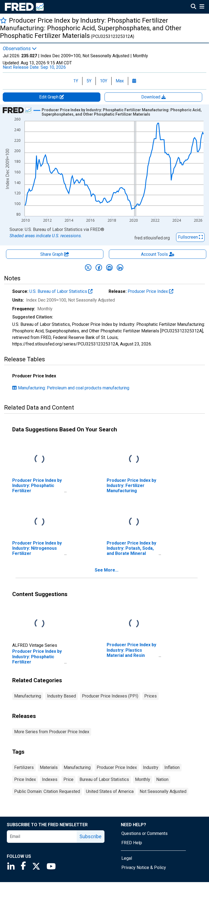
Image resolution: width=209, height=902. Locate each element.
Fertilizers (24, 767)
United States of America (110, 791)
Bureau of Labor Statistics (104, 779)
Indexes (49, 779)
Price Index (25, 779)
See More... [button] (106, 570)
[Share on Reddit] (109, 267)
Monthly (142, 779)
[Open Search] (193, 7)
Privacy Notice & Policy (143, 867)
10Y (103, 80)
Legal (126, 858)
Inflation (172, 767)
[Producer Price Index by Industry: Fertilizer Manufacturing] (134, 459)
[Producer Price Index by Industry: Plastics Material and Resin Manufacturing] (134, 623)
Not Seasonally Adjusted (163, 791)
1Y (75, 80)
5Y (89, 80)
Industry (150, 767)
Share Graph (52, 254)
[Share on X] (88, 267)
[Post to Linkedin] (120, 267)
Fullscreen (188, 237)
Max (120, 80)
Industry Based (61, 696)
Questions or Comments (144, 833)
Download (151, 97)
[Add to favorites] (3, 20)
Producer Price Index (148, 291)
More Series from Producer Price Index (51, 731)
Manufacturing (27, 696)
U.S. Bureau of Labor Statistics (58, 291)
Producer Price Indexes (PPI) (110, 696)
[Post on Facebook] (99, 267)
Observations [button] (17, 48)
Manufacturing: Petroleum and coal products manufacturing (73, 387)
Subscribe (90, 836)
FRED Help (131, 842)
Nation (162, 779)
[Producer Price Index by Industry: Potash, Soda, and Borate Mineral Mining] (134, 521)
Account (154, 254)
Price (68, 779)
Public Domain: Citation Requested (47, 791)
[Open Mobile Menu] (201, 7)
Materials (49, 767)
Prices (150, 696)
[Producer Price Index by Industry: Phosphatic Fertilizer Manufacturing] (39, 459)
